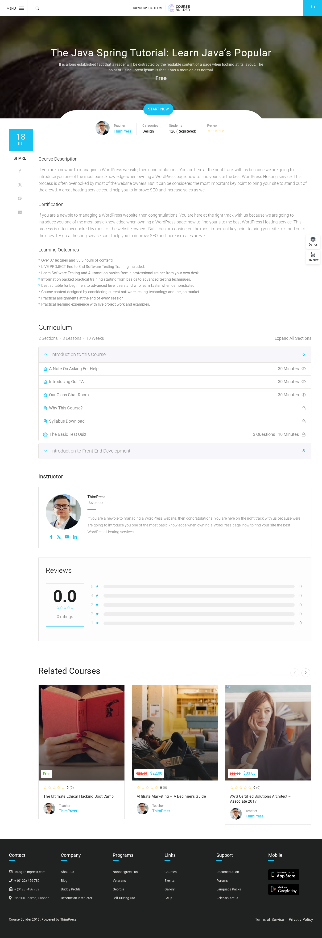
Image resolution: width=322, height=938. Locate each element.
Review (212, 125)
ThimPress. (69, 919)
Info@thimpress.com (29, 872)
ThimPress (123, 131)
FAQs (168, 898)
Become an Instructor (76, 898)
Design (148, 131)
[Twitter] (20, 185)
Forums (222, 880)
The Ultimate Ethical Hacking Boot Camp (78, 796)
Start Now (158, 109)
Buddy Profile (70, 889)
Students (175, 125)
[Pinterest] (20, 199)
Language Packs (228, 889)
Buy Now (313, 259)
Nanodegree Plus (125, 872)
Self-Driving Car (124, 898)
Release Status (227, 898)
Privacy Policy (301, 919)
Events (169, 880)
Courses (171, 872)
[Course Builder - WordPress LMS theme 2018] (161, 7)
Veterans (119, 880)
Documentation (227, 872)
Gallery (170, 889)
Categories (150, 125)
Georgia (118, 889)
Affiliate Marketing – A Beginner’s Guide (171, 796)
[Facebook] (20, 171)
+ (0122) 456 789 (27, 880)
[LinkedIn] (20, 212)
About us (67, 872)
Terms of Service (269, 919)
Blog (64, 880)
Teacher (119, 125)
